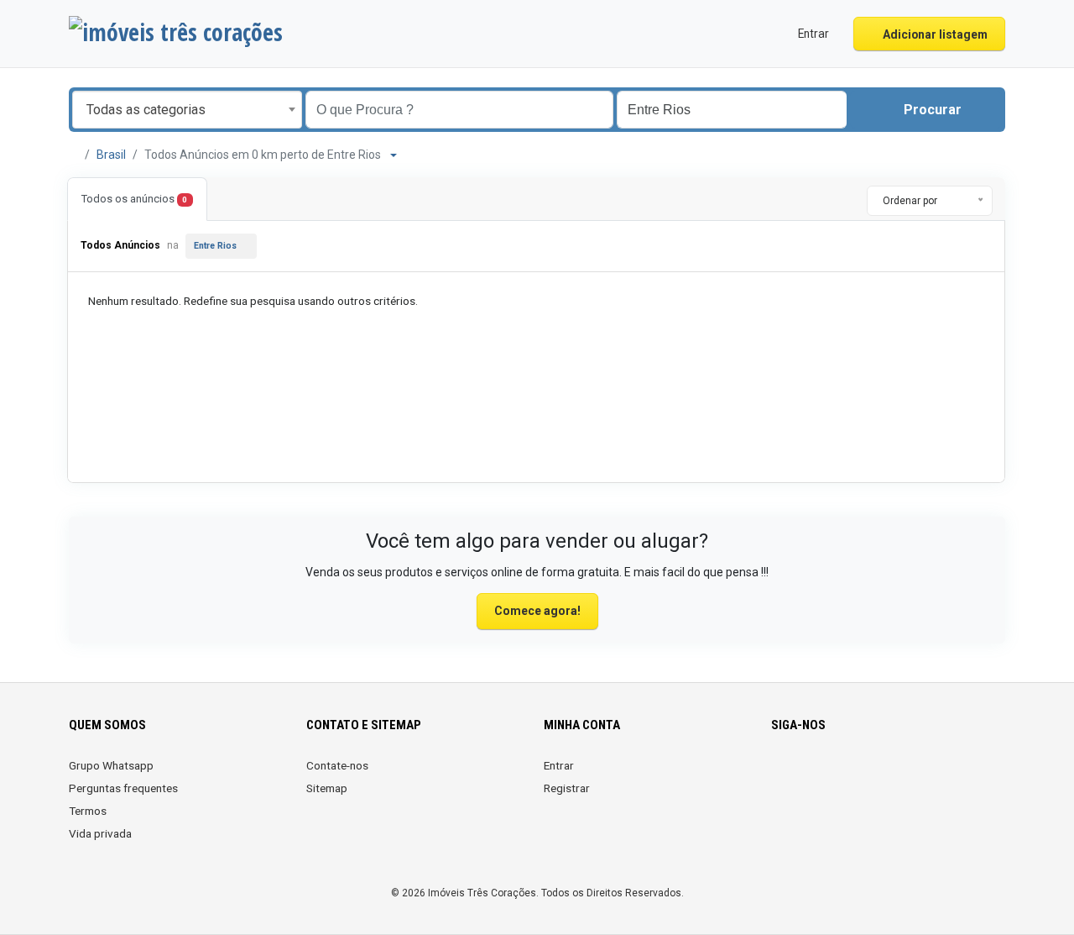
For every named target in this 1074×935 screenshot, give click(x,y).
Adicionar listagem (934, 34)
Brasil (111, 154)
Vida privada (100, 833)
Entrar (559, 765)
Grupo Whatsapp (111, 765)
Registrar (567, 788)
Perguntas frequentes (123, 788)
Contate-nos (337, 765)
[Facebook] (781, 775)
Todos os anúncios (134, 198)
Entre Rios (215, 245)
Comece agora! (537, 610)
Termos (88, 810)
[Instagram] (805, 775)
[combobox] (187, 110)
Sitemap (326, 788)
